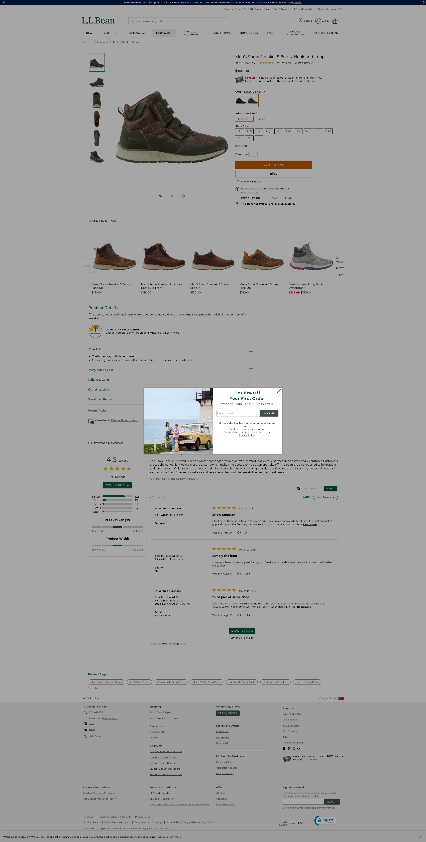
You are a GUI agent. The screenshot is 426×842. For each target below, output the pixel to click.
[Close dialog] (278, 391)
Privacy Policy (247, 435)
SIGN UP (269, 413)
